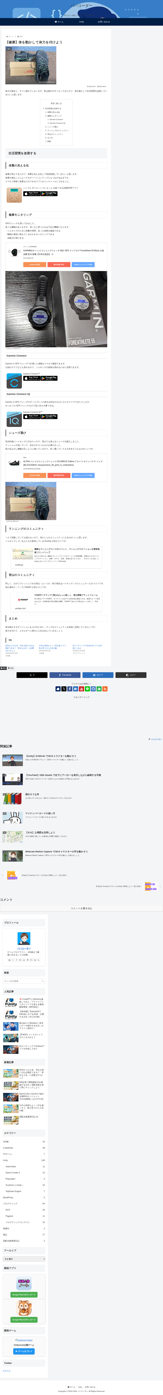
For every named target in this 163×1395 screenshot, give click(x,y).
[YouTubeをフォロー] (81, 688)
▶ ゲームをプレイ (24, 1351)
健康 (11, 668)
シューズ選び (52, 127)
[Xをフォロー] (63, 688)
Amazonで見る (35, 264)
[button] (131, 675)
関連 (49, 141)
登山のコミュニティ (55, 134)
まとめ (50, 138)
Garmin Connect (56, 119)
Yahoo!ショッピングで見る (83, 264)
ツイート (7, 1370)
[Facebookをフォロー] (69, 688)
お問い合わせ (90, 1387)
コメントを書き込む (81, 908)
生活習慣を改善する (53, 108)
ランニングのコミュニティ (58, 130)
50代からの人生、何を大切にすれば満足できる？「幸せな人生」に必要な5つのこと (19, 648)
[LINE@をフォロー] (87, 688)
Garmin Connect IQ (57, 123)
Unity (80, 1387)
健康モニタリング (54, 116)
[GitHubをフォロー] (93, 688)
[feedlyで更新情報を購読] (99, 688)
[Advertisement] (81, 717)
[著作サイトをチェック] (58, 688)
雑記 (4, 668)
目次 (53, 103)
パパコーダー (24, 948)
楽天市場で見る (59, 264)
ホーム (72, 1387)
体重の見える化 (53, 112)
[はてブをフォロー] (75, 688)
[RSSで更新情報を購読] (104, 688)
